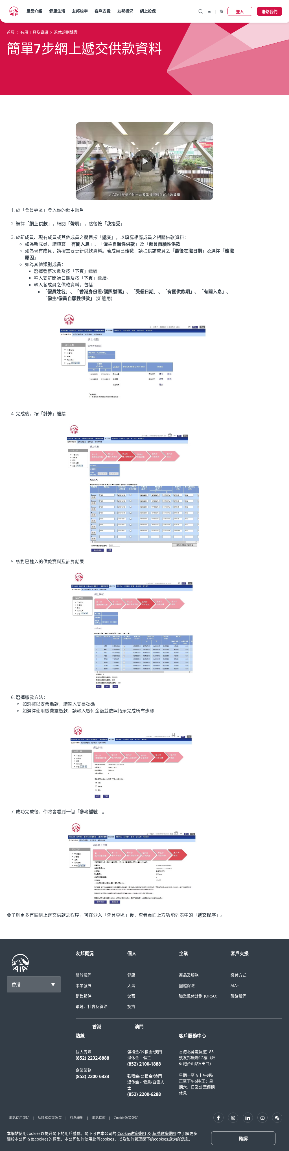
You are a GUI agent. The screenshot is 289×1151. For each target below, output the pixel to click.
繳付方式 (238, 975)
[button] (144, 161)
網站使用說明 (19, 1117)
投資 (131, 1006)
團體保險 (187, 985)
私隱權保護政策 (50, 1117)
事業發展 (83, 985)
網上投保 (148, 11)
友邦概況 (125, 11)
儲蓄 (131, 996)
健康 (131, 975)
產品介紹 (34, 11)
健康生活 (57, 11)
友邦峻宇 (80, 11)
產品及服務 (189, 975)
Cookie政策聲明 (126, 1117)
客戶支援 (102, 11)
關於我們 (83, 975)
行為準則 (77, 1117)
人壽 (131, 985)
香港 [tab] (96, 1026)
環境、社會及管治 (92, 1006)
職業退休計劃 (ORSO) (198, 996)
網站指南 (99, 1117)
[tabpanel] (179, 1067)
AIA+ (235, 985)
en (210, 11)
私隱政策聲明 (164, 1133)
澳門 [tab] (139, 1026)
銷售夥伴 (83, 996)
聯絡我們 (238, 996)
